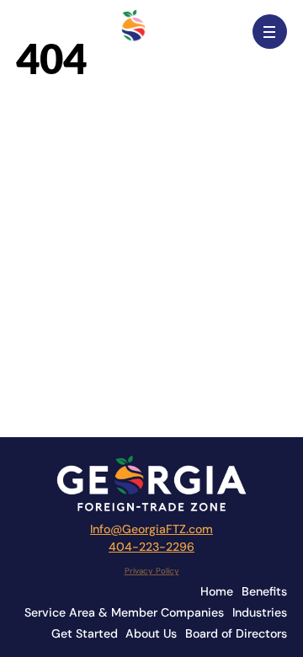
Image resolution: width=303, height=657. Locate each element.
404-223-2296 (151, 546)
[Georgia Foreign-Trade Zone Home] (151, 32)
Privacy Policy (152, 570)
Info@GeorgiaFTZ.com (151, 529)
